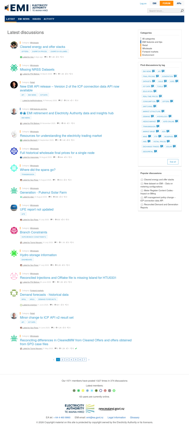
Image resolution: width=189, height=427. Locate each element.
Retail (32, 82)
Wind (146, 136)
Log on (143, 3)
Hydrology (164, 116)
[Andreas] (105, 390)
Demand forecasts (47, 299)
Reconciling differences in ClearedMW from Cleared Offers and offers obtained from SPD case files (76, 342)
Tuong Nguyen (36, 242)
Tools (161, 86)
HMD (146, 141)
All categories (148, 38)
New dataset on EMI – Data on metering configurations (156, 185)
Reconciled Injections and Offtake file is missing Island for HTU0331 (68, 277)
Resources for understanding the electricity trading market (61, 135)
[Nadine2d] (91, 390)
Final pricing (150, 76)
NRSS (32, 299)
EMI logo (27, 8)
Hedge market (151, 121)
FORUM (166, 3)
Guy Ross (34, 180)
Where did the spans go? (38, 169)
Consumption (151, 101)
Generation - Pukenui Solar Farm (43, 192)
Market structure (153, 111)
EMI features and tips (38, 109)
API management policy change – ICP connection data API (158, 199)
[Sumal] (87, 390)
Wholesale (34, 42)
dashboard (27, 259)
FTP (157, 136)
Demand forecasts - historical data (44, 294)
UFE (23, 214)
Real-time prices (152, 96)
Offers (25, 51)
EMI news (24, 18)
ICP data (43, 95)
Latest (10, 18)
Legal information (117, 417)
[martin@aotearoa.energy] (96, 390)
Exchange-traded (152, 146)
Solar (170, 146)
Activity (49, 18)
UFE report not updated (36, 209)
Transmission (28, 174)
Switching (149, 106)
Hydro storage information (38, 254)
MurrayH (34, 140)
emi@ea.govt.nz (94, 417)
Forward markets (37, 290)
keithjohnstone (36, 100)
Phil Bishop (35, 74)
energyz (33, 304)
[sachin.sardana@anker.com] (109, 390)
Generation (169, 76)
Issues (36, 18)
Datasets (148, 81)
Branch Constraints (33, 232)
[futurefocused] (100, 390)
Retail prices (161, 141)
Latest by (26, 57)
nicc (32, 57)
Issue (162, 81)
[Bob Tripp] (114, 390)
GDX (165, 131)
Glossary (134, 417)
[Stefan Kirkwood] (74, 390)
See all (173, 161)
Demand (148, 116)
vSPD (173, 81)
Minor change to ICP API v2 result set (47, 317)
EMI (154, 3)
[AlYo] (83, 390)
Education (149, 91)
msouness (34, 157)
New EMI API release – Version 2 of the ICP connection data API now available (69, 88)
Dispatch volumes (59, 51)
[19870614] (78, 390)
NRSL (24, 299)
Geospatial (149, 151)
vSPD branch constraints (34, 237)
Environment (148, 54)
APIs (179, 3)
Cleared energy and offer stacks (42, 46)
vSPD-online (170, 121)
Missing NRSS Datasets (37, 69)
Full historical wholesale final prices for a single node (57, 152)
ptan (32, 197)
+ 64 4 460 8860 (61, 417)
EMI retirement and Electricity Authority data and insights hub (70, 113)
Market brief (150, 131)
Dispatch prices (39, 51)
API (23, 95)
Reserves (170, 136)
